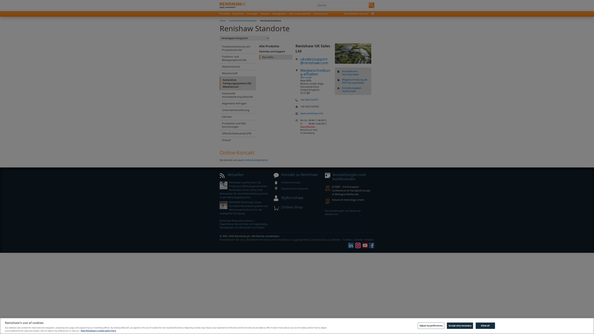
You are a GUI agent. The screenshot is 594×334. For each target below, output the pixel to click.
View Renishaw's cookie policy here (98, 330)
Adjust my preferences (431, 325)
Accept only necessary (460, 325)
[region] (297, 326)
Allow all (485, 325)
